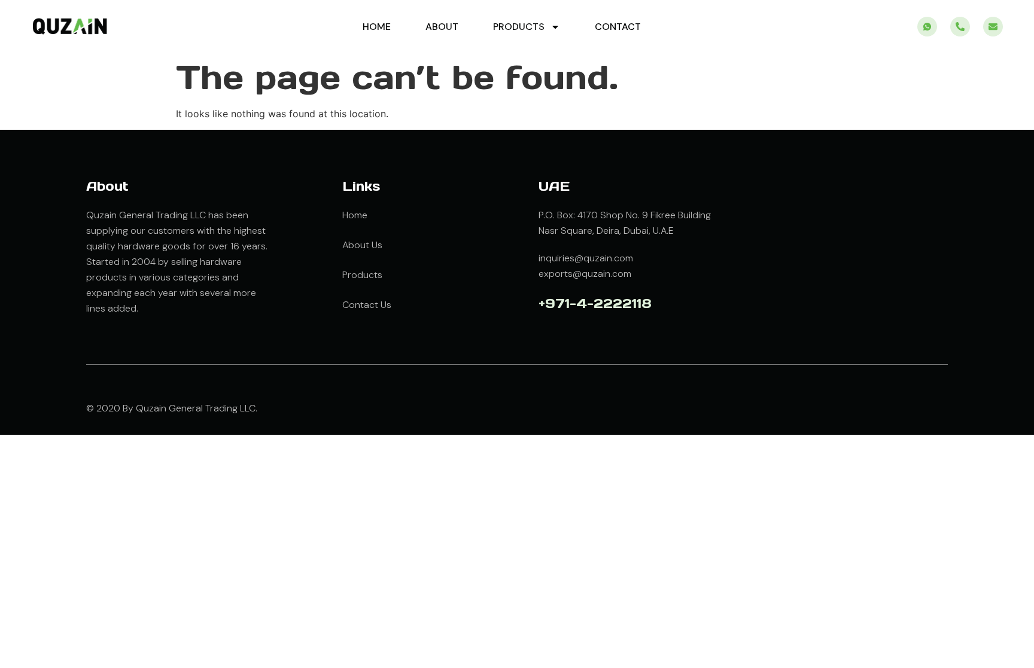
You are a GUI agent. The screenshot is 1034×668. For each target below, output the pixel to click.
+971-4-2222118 (595, 303)
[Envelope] (993, 26)
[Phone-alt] (960, 26)
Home (377, 26)
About (441, 26)
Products (519, 26)
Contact (618, 26)
